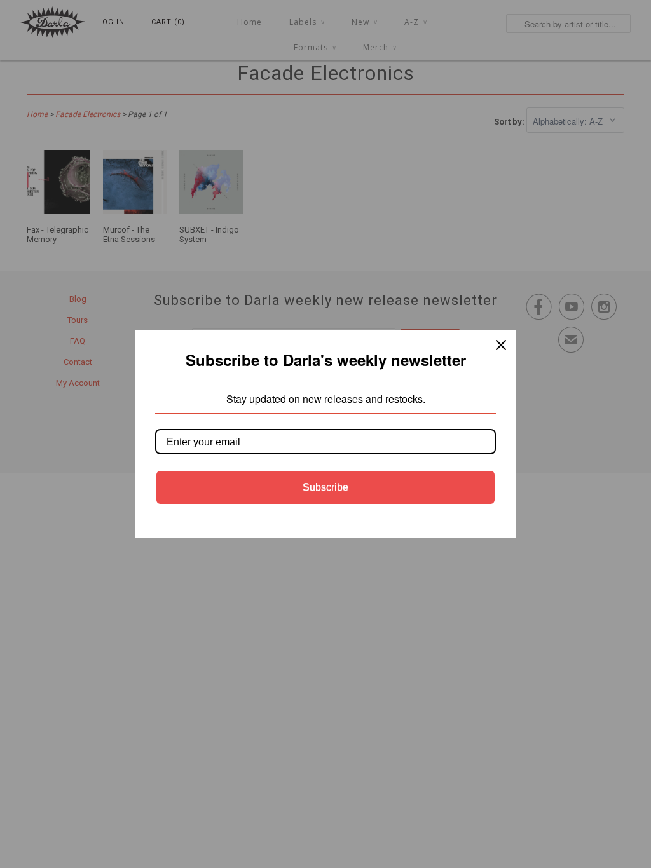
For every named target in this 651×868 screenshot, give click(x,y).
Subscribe (325, 487)
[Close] (501, 345)
